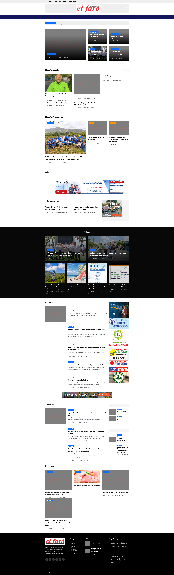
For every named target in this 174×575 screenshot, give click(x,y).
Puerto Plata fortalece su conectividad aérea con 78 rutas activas (96, 287)
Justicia (112, 562)
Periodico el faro (59, 572)
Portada (47, 17)
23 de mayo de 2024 (83, 460)
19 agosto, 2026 (96, 544)
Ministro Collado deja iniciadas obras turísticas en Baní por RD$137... (97, 53)
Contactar (62, 1)
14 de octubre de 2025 (117, 80)
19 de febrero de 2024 (83, 372)
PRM (111, 550)
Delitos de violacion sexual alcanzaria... (72, 22)
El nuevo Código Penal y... (90, 22)
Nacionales (63, 17)
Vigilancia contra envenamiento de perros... (70, 24)
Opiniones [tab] (119, 405)
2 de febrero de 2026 (117, 495)
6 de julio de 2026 (61, 162)
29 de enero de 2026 (123, 444)
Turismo (121, 17)
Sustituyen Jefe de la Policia (78, 380)
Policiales (78, 17)
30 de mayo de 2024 (89, 107)
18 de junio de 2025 (60, 528)
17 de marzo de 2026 (61, 100)
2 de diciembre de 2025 (84, 318)
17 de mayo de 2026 (123, 422)
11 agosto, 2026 (96, 554)
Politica (71, 17)
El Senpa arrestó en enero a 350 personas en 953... (86, 365)
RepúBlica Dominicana (116, 556)
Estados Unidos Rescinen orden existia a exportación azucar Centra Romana (58, 523)
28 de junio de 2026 (123, 415)
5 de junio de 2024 (60, 105)
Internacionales (104, 17)
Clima (118, 562)
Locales (55, 17)
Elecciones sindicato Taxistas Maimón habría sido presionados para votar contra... (57, 96)
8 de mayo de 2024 (82, 339)
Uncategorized (52, 54)
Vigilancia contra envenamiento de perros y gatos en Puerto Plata (118, 53)
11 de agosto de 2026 (96, 42)
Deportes (118, 550)
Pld (117, 559)
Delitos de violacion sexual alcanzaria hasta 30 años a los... (97, 36)
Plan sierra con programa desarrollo (115, 492)
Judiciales (86, 17)
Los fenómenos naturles (81, 96)
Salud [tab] (118, 431)
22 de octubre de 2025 (89, 98)
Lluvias (112, 559)
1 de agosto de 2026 (96, 58)
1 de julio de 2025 (82, 422)
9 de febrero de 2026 (94, 144)
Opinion (114, 17)
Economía (94, 17)
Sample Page (72, 1)
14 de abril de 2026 (60, 497)
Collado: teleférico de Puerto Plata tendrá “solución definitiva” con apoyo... (54, 287)
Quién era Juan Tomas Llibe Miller (56, 103)
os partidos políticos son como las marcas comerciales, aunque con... (119, 139)
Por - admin (52, 57)
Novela (119, 409)
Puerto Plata (114, 546)
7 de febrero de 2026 (89, 491)
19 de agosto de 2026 (63, 57)
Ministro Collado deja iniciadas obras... (108, 22)
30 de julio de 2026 (117, 58)
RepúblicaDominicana (118, 543)
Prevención (113, 553)
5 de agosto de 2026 (117, 42)
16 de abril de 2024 (82, 356)
